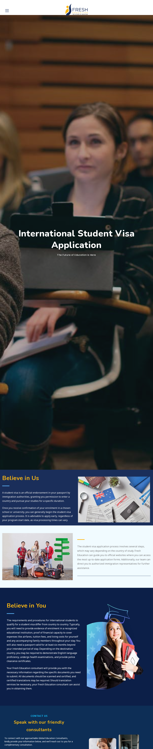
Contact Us (39, 716)
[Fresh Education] (76, 9)
